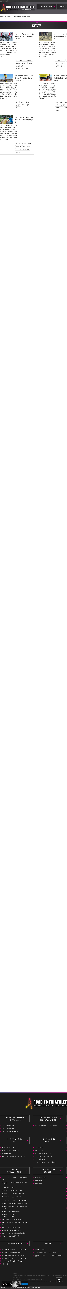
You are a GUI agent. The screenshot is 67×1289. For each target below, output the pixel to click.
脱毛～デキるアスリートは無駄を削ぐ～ (13, 1219)
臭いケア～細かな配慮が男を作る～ (11, 1227)
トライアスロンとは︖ (46, 6)
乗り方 (27, 102)
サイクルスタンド (60, 60)
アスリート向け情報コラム (14, 1243)
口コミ (63, 66)
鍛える (18, 107)
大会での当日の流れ (40, 1178)
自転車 (18, 63)
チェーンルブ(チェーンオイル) (24, 60)
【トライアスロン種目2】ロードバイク (48, 1140)
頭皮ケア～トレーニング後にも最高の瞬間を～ (14, 1233)
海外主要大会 (38, 1183)
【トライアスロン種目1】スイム (15, 1140)
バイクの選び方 (39, 1147)
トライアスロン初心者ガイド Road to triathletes (11, 1)
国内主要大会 (38, 1180)
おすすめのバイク (40, 1150)
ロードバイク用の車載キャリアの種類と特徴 (14, 1249)
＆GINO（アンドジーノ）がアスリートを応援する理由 (48, 1256)
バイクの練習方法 (40, 1159)
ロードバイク (25, 69)
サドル (57, 105)
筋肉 (22, 102)
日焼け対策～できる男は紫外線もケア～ (13, 1230)
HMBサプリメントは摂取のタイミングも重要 (15, 1203)
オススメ (28, 66)
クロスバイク (59, 107)
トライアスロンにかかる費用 (10, 1131)
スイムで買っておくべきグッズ (10, 1147)
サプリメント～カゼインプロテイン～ (13, 1197)
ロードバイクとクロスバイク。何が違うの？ (14, 1258)
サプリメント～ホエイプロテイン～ (13, 1190)
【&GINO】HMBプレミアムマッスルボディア (47, 1252)
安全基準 (18, 146)
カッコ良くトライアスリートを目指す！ (15, 1171)
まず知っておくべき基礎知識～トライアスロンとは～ (15, 1119)
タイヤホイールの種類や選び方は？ (11, 1252)
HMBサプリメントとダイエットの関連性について (15, 1207)
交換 (57, 102)
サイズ (23, 143)
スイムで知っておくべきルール (10, 1150)
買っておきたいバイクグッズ (43, 1153)
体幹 (17, 102)
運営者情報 (47, 1243)
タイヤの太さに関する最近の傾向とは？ (13, 1261)
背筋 (28, 105)
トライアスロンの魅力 (8, 1125)
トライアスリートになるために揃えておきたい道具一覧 (48, 1119)
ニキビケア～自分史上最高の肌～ (11, 1236)
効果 (22, 66)
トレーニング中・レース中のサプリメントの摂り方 (15, 1183)
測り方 (18, 143)
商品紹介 (24, 63)
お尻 (61, 102)
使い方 (30, 63)
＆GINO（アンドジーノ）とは (43, 1249)
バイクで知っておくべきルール (43, 1156)
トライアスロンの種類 (8, 1128)
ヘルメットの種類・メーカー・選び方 (45, 1162)
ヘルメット (26, 149)
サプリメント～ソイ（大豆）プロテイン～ (14, 1193)
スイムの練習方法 (7, 1153)
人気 (17, 66)
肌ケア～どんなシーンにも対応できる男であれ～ (14, 1223)
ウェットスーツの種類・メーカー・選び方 (13, 1156)
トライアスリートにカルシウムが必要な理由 (15, 1200)
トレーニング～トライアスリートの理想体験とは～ (14, 1178)
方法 (23, 105)
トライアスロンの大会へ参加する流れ (48, 1171)
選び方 (18, 69)
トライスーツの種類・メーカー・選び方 (46, 1125)
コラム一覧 (5, 1264)
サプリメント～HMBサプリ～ (11, 1187)
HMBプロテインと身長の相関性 (12, 1211)
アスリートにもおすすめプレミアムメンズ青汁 (10, 1215)
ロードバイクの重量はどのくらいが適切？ (13, 1255)
